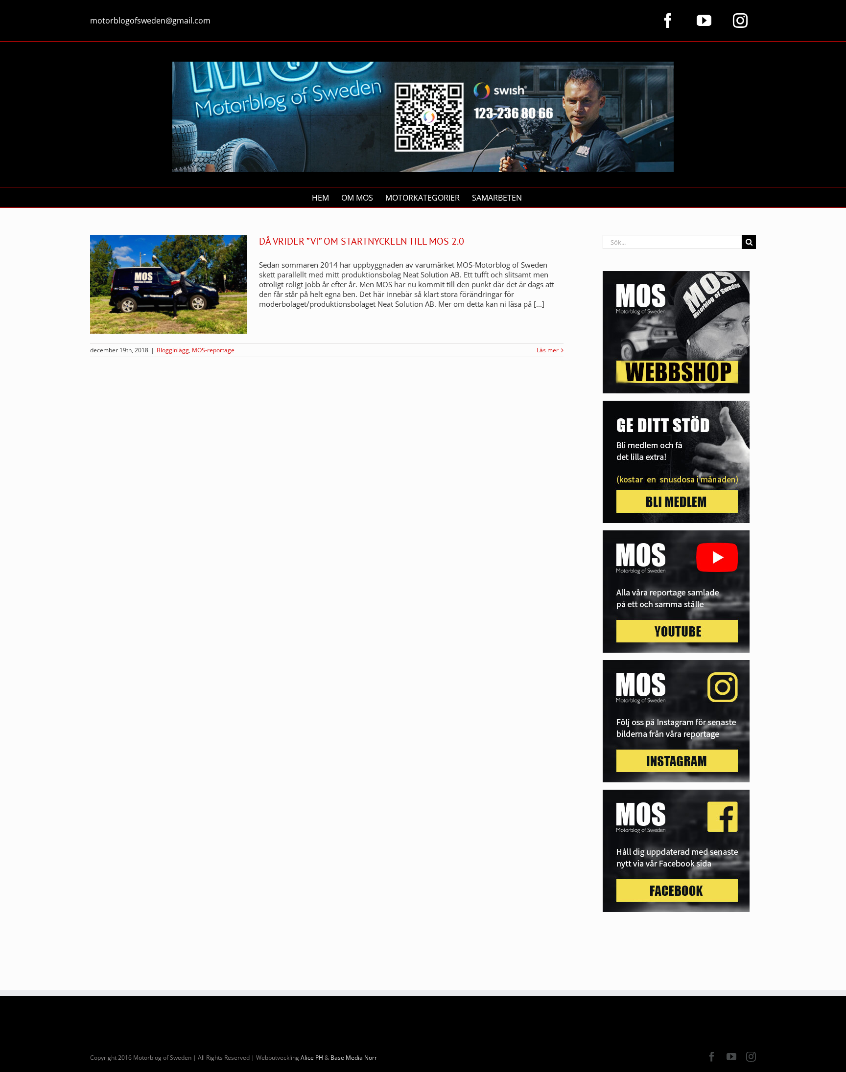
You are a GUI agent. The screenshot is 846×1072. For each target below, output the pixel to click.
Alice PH (312, 1057)
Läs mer (548, 350)
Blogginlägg (173, 350)
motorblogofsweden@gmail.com (150, 20)
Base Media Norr (353, 1057)
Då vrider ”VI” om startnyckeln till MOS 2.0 (361, 241)
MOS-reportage (213, 350)
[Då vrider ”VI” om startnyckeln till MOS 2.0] (168, 284)
